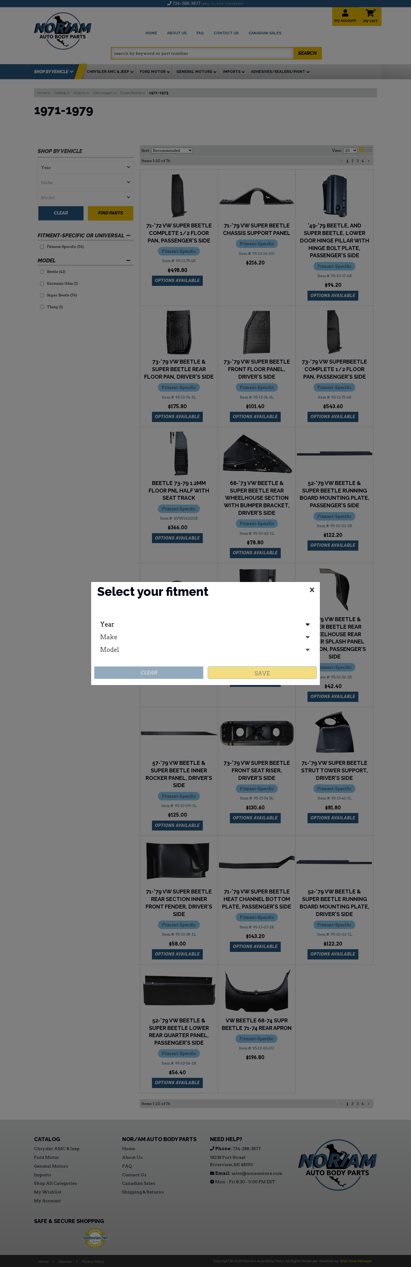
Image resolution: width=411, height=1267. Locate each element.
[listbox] (205, 624)
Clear (149, 672)
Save (262, 673)
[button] (312, 591)
